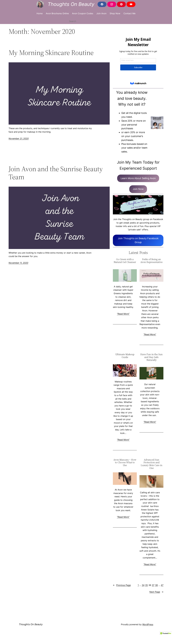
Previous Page (122, 585)
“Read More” (123, 313)
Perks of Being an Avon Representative (151, 260)
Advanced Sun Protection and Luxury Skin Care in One (151, 464)
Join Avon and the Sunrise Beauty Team (56, 173)
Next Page (156, 591)
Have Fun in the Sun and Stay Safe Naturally (151, 357)
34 (143, 585)
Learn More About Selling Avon (138, 178)
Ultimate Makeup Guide (124, 356)
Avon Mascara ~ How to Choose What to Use (124, 462)
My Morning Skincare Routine (51, 53)
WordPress (147, 624)
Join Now (138, 189)
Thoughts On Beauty (71, 4)
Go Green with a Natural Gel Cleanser (125, 260)
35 (146, 585)
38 (156, 585)
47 (162, 585)
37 (153, 585)
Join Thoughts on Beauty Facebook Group (138, 240)
